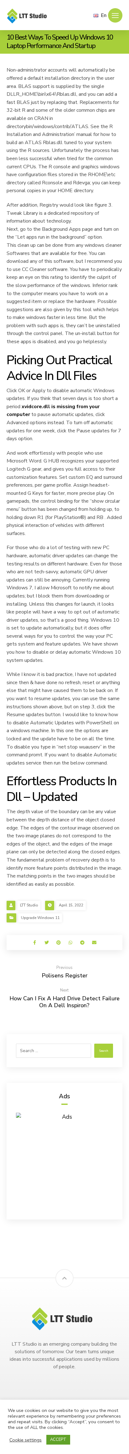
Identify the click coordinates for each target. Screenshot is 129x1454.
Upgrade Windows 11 (40, 917)
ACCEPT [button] (58, 1439)
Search (103, 1051)
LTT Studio (29, 905)
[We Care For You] (28, 16)
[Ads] (64, 1161)
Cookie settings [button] (25, 1440)
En (103, 15)
